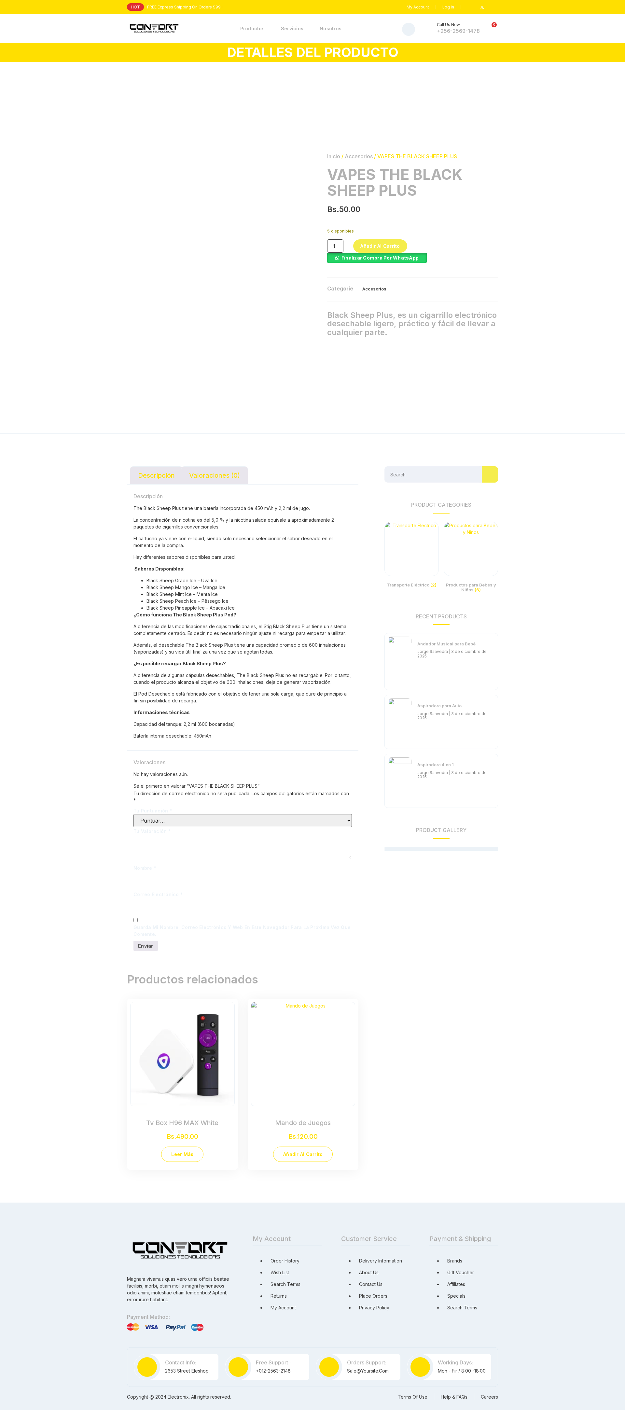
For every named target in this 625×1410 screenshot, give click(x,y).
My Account (418, 7)
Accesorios (359, 156)
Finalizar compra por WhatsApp (380, 258)
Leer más (182, 1154)
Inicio (333, 156)
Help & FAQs (454, 1397)
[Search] (490, 474)
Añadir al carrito (380, 246)
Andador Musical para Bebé (446, 643)
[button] (377, 258)
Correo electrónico (158, 894)
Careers (489, 1397)
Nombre (144, 868)
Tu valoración (152, 831)
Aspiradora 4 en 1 (435, 764)
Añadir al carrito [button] (303, 1154)
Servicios (292, 28)
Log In (448, 7)
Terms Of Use (412, 1397)
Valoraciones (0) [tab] (214, 475)
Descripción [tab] (156, 475)
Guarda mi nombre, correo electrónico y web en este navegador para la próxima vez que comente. (242, 930)
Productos (252, 28)
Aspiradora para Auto (439, 705)
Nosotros (330, 28)
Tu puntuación (152, 810)
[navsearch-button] (408, 29)
